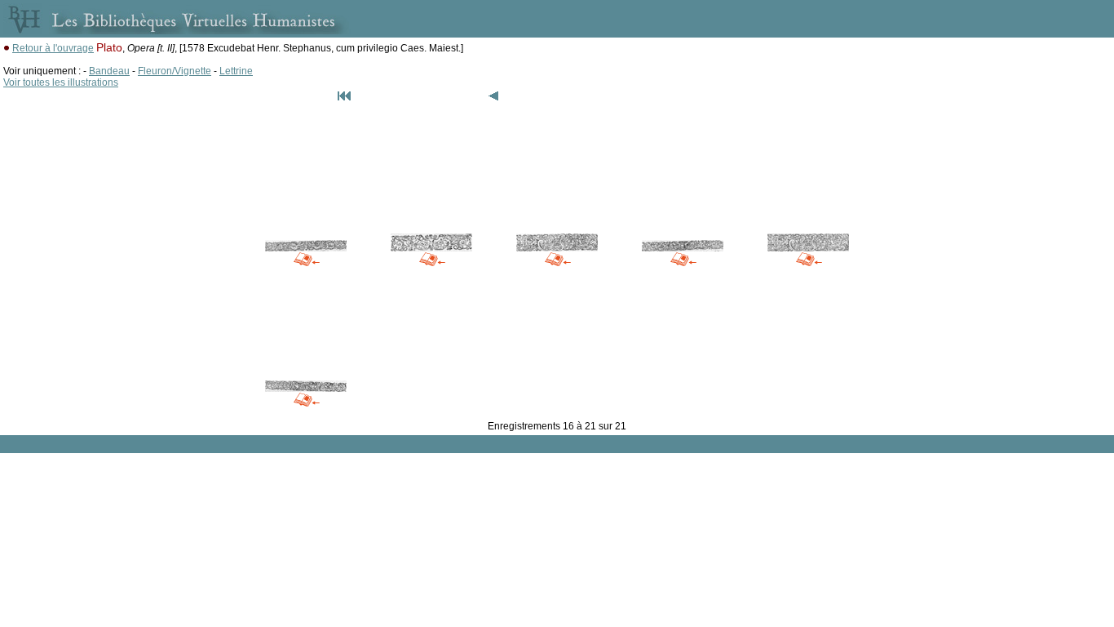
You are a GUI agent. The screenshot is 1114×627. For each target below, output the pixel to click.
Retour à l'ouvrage (53, 48)
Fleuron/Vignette (174, 71)
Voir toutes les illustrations (60, 82)
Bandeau (109, 71)
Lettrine (236, 71)
